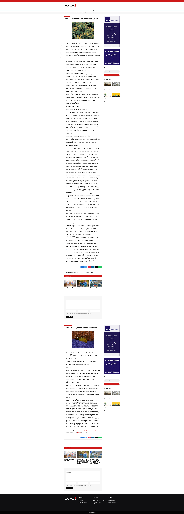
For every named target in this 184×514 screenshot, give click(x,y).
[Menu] (118, 1)
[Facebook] (61, 44)
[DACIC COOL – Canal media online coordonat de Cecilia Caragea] (70, 5)
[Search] (117, 1)
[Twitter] (61, 47)
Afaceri (89, 8)
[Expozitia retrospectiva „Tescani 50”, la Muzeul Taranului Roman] (107, 84)
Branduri (84, 8)
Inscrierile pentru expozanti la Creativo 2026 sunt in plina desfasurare (115, 99)
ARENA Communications (111, 500)
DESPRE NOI (74, 0)
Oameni (74, 8)
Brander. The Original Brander (112, 502)
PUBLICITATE (79, 0)
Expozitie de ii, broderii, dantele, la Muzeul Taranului (115, 88)
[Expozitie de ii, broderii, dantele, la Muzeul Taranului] (116, 84)
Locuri (69, 8)
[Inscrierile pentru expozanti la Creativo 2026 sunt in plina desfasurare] (116, 95)
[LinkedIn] (61, 49)
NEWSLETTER (85, 0)
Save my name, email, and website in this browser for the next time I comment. (79, 313)
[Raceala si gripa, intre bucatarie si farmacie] (83, 339)
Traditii (78, 8)
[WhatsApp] (61, 57)
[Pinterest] (61, 52)
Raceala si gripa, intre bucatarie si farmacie (73, 272)
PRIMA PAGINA (67, 0)
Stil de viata (106, 8)
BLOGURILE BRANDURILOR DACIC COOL (99, 500)
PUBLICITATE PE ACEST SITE (83, 502)
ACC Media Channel (111, 504)
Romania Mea (91, 10)
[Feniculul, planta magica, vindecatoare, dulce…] (83, 30)
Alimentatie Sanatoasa (68, 325)
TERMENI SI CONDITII (82, 504)
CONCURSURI (95, 505)
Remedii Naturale (67, 16)
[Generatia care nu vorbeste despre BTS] (70, 283)
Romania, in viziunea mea (89, 272)
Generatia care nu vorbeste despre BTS (69, 288)
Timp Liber (112, 8)
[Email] (61, 54)
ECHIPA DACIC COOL (82, 500)
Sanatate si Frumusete (97, 8)
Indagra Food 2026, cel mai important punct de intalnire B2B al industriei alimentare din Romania (107, 100)
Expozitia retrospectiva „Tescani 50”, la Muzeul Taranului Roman (107, 89)
